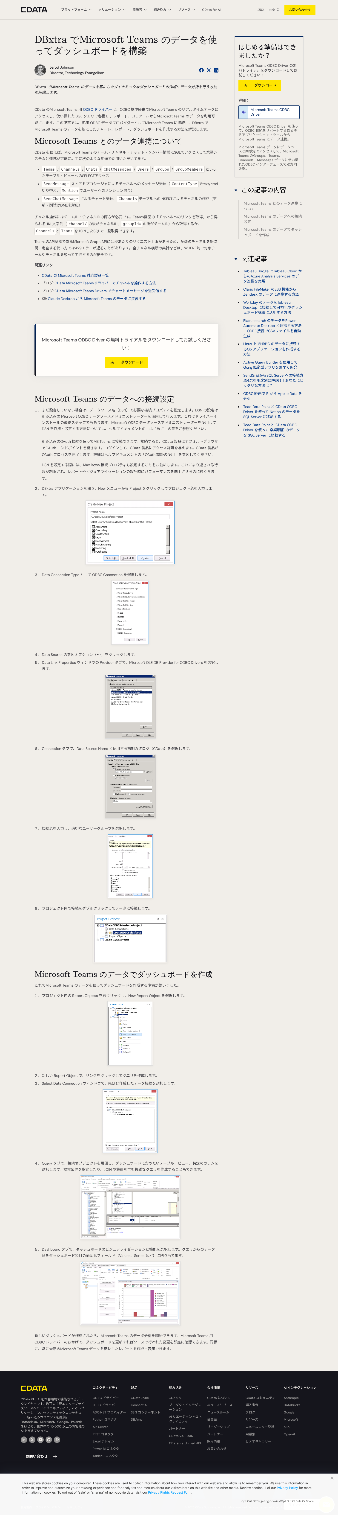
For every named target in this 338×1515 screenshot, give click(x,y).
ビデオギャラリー (258, 1441)
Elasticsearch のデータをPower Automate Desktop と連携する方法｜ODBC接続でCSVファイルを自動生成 (272, 328)
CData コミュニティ (260, 1398)
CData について (219, 1398)
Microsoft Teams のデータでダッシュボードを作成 (273, 232)
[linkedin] (24, 1439)
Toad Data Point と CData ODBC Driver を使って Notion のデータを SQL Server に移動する (271, 411)
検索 (272, 10)
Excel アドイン (103, 1441)
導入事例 (252, 1405)
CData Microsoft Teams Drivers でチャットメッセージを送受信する (110, 290)
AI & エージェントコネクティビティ (185, 1419)
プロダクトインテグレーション (185, 1407)
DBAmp (136, 1419)
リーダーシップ (218, 1427)
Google (289, 1412)
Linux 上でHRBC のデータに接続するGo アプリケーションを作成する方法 (272, 349)
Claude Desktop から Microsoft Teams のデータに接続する (97, 298)
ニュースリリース (219, 1405)
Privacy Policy (287, 1488)
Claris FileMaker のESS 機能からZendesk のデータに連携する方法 (271, 292)
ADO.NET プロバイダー (109, 1412)
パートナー (177, 1429)
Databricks (292, 1405)
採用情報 (213, 1441)
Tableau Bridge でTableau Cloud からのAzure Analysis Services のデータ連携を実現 (273, 276)
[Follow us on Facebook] (201, 70)
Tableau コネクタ (105, 1456)
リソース (252, 1419)
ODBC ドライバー (97, 109)
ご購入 (260, 10)
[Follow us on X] (208, 70)
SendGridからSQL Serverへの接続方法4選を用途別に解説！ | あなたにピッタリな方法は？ (273, 380)
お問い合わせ (298, 10)
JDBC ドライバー (105, 1405)
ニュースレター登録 (260, 1427)
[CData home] (37, 10)
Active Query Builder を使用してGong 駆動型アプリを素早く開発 (270, 365)
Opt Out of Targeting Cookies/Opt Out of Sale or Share (277, 1501)
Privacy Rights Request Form (169, 1492)
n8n (286, 1427)
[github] (49, 1439)
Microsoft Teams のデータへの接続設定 (273, 219)
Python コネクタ (105, 1419)
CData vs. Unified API (185, 1443)
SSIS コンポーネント (145, 1412)
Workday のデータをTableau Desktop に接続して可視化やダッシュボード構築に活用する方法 (272, 307)
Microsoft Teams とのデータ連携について (273, 206)
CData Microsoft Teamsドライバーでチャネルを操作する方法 (105, 283)
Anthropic (291, 1398)
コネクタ (175, 1398)
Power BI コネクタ (106, 1449)
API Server (100, 1427)
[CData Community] (57, 1439)
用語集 (250, 1434)
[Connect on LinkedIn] (216, 70)
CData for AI (211, 10)
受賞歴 (212, 1419)
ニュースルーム (218, 1412)
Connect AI (139, 1405)
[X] (32, 1439)
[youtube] (40, 1439)
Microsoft (291, 1419)
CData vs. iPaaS (181, 1436)
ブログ (250, 1412)
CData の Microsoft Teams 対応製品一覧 (75, 275)
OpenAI (289, 1434)
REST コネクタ (103, 1434)
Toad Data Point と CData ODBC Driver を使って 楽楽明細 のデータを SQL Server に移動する (271, 430)
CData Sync (140, 1398)
